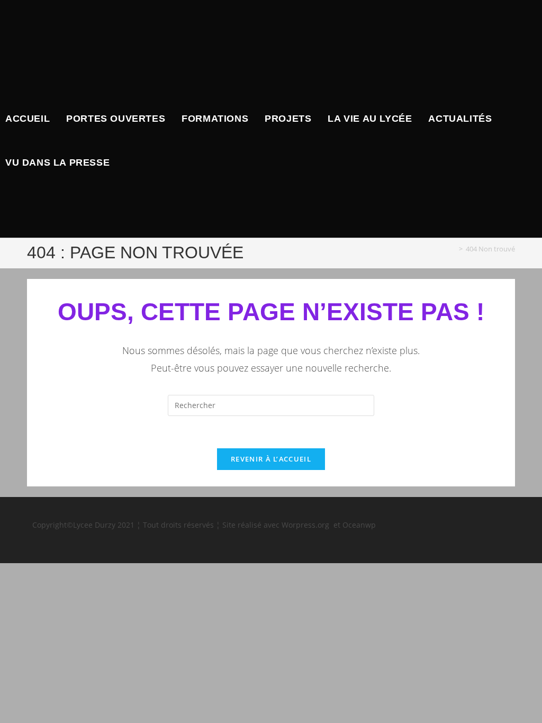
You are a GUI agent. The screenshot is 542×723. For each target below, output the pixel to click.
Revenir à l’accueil (271, 459)
